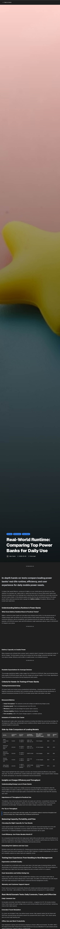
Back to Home (7, 2)
